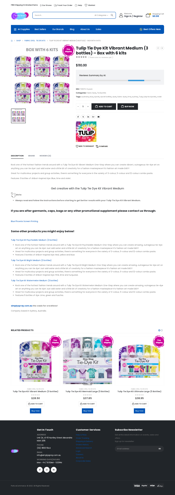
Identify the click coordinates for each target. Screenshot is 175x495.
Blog (72, 29)
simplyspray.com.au (21, 305)
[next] (162, 48)
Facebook (78, 117)
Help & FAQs (81, 435)
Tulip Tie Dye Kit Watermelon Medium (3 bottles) (34, 280)
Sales (98, 29)
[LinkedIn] (54, 470)
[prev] (158, 48)
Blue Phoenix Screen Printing (24, 221)
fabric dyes (122, 97)
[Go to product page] (35, 361)
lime (129, 97)
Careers (79, 454)
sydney (135, 97)
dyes (114, 97)
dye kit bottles (106, 97)
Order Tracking (82, 438)
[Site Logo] (20, 15)
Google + (93, 117)
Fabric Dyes (91, 93)
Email (98, 117)
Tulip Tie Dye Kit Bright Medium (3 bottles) (31, 260)
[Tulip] (86, 131)
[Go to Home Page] (12, 40)
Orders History (82, 444)
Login (78, 451)
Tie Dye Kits (101, 93)
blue (91, 97)
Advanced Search (84, 448)
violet (159, 97)
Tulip (141, 97)
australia (85, 97)
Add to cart (105, 106)
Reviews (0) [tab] (45, 155)
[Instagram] (47, 470)
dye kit (96, 97)
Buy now (129, 106)
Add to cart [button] (37, 404)
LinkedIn (88, 117)
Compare (103, 146)
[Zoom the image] (15, 451)
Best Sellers (40, 29)
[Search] (112, 15)
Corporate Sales (83, 461)
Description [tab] (17, 155)
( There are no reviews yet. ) (100, 57)
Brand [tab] (31, 155)
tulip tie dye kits (150, 97)
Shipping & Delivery (84, 441)
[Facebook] (40, 470)
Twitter (83, 117)
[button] (159, 330)
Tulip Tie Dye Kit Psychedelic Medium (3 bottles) (34, 240)
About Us (85, 29)
